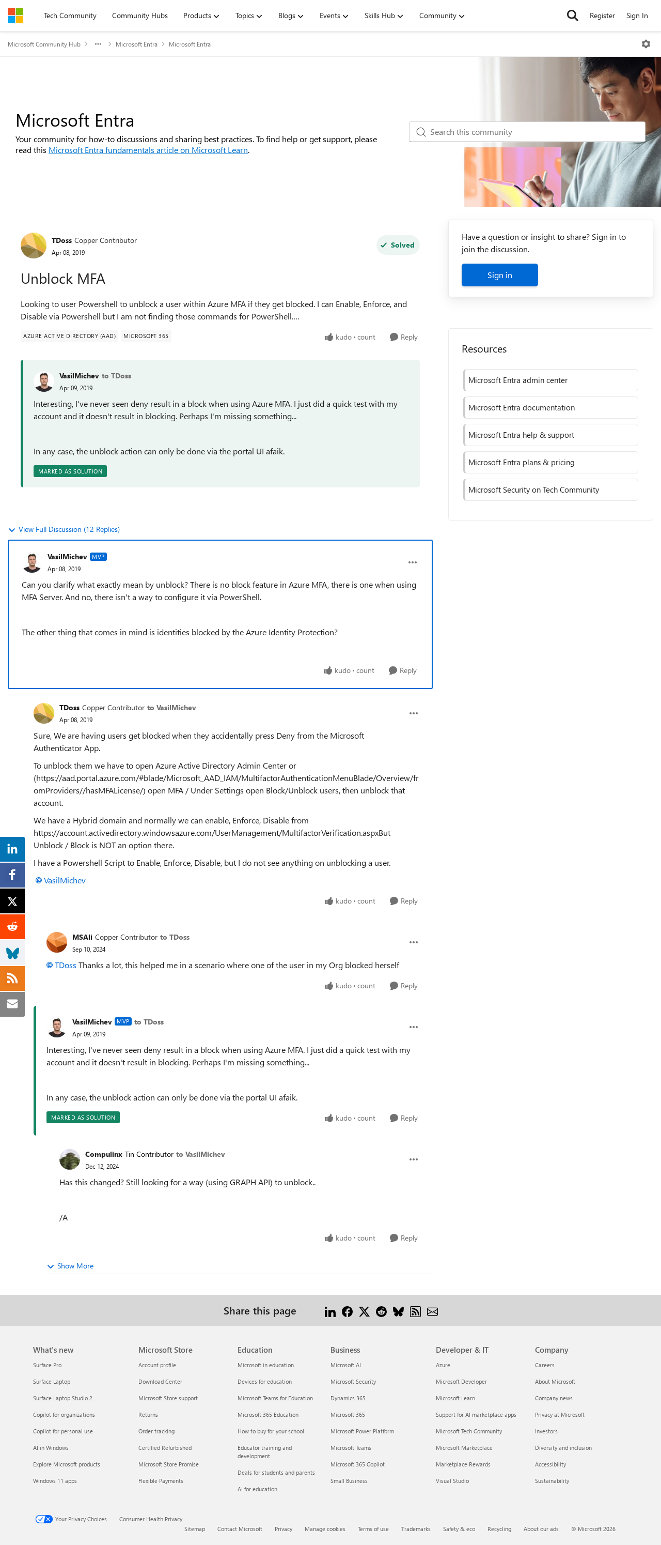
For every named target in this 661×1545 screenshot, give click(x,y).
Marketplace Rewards (463, 1464)
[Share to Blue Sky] (398, 1310)
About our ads (541, 1529)
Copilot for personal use (63, 1431)
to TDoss (116, 375)
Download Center (160, 1381)
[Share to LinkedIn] (330, 1310)
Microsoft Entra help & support (521, 435)
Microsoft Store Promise (168, 1464)
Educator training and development (265, 1452)
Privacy (283, 1529)
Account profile (157, 1365)
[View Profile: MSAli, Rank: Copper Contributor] (56, 942)
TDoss (62, 240)
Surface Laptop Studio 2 (62, 1398)
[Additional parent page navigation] (98, 44)
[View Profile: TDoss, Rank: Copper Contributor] (33, 245)
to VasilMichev (171, 707)
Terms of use (373, 1529)
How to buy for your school (271, 1431)
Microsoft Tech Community (469, 1431)
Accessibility (550, 1464)
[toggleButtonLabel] (646, 44)
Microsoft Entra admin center (518, 380)
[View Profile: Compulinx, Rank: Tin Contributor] (69, 1159)
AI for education (257, 1489)
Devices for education (265, 1381)
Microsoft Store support (168, 1398)
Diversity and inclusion (563, 1447)
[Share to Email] (432, 1310)
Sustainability (552, 1481)
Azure (443, 1365)
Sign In (637, 15)
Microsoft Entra (137, 44)
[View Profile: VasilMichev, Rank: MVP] (32, 562)
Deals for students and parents (276, 1472)
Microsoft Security (353, 1381)
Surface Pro (47, 1365)
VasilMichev (79, 375)
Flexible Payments (160, 1481)
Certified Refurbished (165, 1447)
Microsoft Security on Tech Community (533, 489)
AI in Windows (51, 1447)
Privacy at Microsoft (560, 1414)
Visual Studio (452, 1481)
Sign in (499, 274)
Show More (75, 1266)
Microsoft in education (266, 1365)
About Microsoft (555, 1381)
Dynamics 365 (348, 1398)
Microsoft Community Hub (44, 44)
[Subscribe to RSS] (415, 1310)
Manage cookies (325, 1529)
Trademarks (416, 1529)
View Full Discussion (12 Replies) (69, 529)
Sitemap (194, 1529)
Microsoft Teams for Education (275, 1398)
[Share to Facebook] (347, 1310)
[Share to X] (364, 1310)
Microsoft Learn (455, 1398)
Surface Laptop (51, 1381)
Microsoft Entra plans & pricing (521, 462)
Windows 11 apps (55, 1481)
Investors (546, 1431)
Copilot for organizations (64, 1414)
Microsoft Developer (461, 1381)
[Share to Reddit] (381, 1310)
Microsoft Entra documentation (521, 407)
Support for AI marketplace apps (476, 1414)
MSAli (82, 937)
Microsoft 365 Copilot (357, 1464)
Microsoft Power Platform (362, 1431)
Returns (148, 1414)
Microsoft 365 (347, 1414)
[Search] (572, 15)
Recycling (499, 1529)
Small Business (349, 1481)
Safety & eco (459, 1529)
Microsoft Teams (350, 1447)
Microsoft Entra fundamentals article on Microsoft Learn (148, 149)
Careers (545, 1365)
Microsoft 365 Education (268, 1414)
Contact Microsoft (239, 1529)
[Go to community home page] (15, 15)
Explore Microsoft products (66, 1464)
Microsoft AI (345, 1365)
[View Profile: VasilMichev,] (44, 381)
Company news (554, 1398)
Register (602, 15)
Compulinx (103, 1154)
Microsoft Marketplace (464, 1447)
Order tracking (156, 1431)
